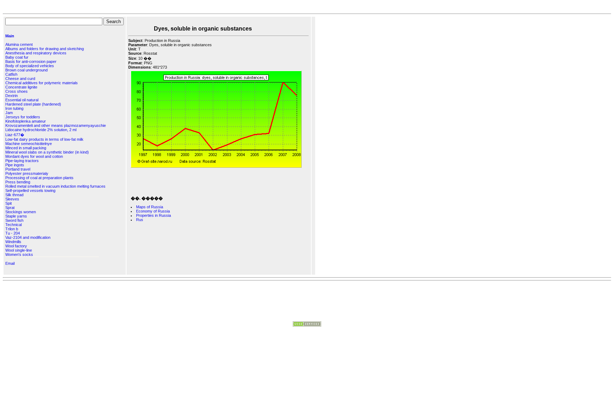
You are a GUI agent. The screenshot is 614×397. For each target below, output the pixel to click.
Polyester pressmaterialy (26, 173)
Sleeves (12, 199)
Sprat (10, 207)
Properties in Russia (153, 215)
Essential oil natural (21, 100)
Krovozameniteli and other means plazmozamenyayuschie (55, 125)
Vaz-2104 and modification (27, 237)
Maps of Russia (149, 207)
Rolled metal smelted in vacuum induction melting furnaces (55, 186)
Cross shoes (16, 91)
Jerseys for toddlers (22, 117)
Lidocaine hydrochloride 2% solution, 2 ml (40, 130)
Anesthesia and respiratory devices (35, 53)
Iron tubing (14, 108)
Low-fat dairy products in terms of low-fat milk (44, 139)
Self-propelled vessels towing (30, 190)
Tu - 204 (12, 233)
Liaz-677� (14, 135)
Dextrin (11, 95)
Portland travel (17, 169)
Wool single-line (18, 250)
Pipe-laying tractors (22, 161)
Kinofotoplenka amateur (25, 121)
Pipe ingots (14, 165)
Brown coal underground (26, 70)
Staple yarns (16, 216)
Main (9, 36)
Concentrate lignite (21, 87)
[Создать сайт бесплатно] (307, 325)
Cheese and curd (20, 78)
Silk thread (14, 195)
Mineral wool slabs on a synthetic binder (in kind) (47, 152)
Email (10, 263)
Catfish (11, 74)
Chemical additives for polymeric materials (41, 83)
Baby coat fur (16, 57)
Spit (8, 203)
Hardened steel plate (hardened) (33, 104)
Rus (139, 220)
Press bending (17, 182)
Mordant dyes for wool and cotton (34, 156)
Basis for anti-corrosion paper (30, 61)
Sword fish (14, 220)
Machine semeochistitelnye (28, 143)
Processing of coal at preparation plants (39, 178)
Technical (13, 224)
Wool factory (16, 246)
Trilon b (11, 229)
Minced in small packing (25, 148)
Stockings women (20, 212)
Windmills (13, 242)
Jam (9, 113)
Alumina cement (19, 44)
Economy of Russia (153, 211)
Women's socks (19, 254)
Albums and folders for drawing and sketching (44, 49)
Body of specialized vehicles (29, 66)
